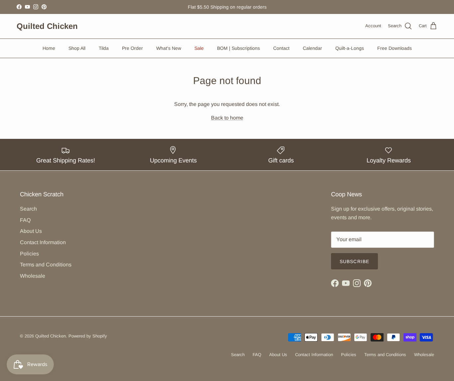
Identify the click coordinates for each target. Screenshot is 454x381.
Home (49, 48)
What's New (168, 48)
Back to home (227, 118)
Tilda (104, 48)
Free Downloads (394, 48)
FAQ (25, 220)
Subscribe (354, 261)
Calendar (312, 48)
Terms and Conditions (45, 264)
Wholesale (32, 276)
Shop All (76, 48)
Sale (199, 48)
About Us (31, 231)
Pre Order (132, 48)
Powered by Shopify (87, 335)
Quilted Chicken (50, 335)
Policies (29, 253)
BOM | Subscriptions (238, 48)
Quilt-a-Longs (349, 48)
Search (28, 209)
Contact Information (43, 242)
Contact (281, 48)
